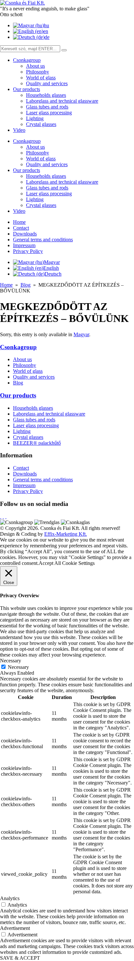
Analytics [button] (10, 898)
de (47, 37)
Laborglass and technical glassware (62, 101)
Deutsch (53, 274)
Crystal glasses (41, 124)
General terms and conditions (43, 239)
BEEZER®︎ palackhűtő (37, 443)
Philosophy (37, 71)
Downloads (25, 233)
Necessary (18, 667)
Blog (25, 285)
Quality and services (47, 83)
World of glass (41, 77)
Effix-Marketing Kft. (65, 534)
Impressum (24, 245)
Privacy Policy (28, 251)
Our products (26, 89)
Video (19, 130)
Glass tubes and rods (47, 106)
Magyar (52, 262)
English (51, 268)
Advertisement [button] (15, 928)
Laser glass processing (49, 112)
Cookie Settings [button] (78, 563)
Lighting (35, 118)
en (45, 31)
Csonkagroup (27, 60)
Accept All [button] (50, 563)
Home (19, 222)
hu (46, 25)
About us (35, 66)
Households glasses (46, 95)
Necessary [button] (10, 660)
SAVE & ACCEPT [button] (20, 958)
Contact (21, 228)
